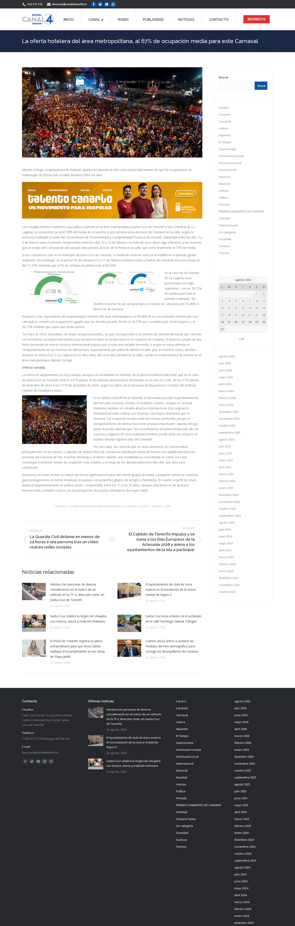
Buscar (223, 77)
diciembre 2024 (228, 495)
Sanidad (224, 218)
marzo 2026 (226, 391)
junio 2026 (225, 370)
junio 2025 (225, 453)
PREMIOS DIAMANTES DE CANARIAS (241, 211)
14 (249, 308)
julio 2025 (225, 446)
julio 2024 (225, 529)
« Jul (241, 338)
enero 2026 (226, 405)
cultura (223, 128)
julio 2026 (225, 363)
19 (236, 315)
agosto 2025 (227, 439)
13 (242, 308)
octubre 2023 (227, 592)
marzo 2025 (226, 474)
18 (229, 315)
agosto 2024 (227, 522)
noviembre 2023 (229, 585)
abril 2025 (225, 467)
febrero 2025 (227, 481)
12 (236, 308)
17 (222, 315)
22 (256, 315)
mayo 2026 (226, 377)
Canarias (225, 114)
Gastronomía (227, 149)
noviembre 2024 (229, 502)
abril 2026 (225, 384)
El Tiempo (225, 142)
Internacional (227, 170)
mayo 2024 (226, 543)
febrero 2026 (227, 398)
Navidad (224, 184)
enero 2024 (226, 571)
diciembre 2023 (228, 578)
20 (242, 315)
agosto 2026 (227, 356)
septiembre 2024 (230, 516)
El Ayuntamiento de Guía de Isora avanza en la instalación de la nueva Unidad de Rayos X (171, 589)
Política (223, 197)
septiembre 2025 (230, 432)
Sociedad (225, 239)
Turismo (143, 506)
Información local (115, 506)
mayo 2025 (226, 460)
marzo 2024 (226, 557)
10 (222, 308)
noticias (132, 506)
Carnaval (72, 506)
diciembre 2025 (228, 412)
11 (229, 308)
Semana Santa (228, 225)
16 (263, 308)
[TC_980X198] (112, 217)
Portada (224, 204)
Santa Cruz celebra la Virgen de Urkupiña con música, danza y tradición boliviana (78, 618)
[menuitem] (68, 19)
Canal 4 (223, 107)
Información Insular (91, 506)
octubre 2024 (227, 509)
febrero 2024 (227, 564)
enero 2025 (226, 488)
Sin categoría (227, 232)
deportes (225, 135)
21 (249, 315)
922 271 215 (34, 4)
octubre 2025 (227, 426)
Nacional (224, 177)
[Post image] (34, 591)
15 (256, 308)
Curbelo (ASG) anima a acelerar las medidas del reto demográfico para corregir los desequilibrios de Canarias (172, 646)
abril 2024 (225, 550)
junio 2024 (225, 536)
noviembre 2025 (229, 419)
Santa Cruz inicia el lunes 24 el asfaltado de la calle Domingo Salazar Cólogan (173, 618)
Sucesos (224, 246)
